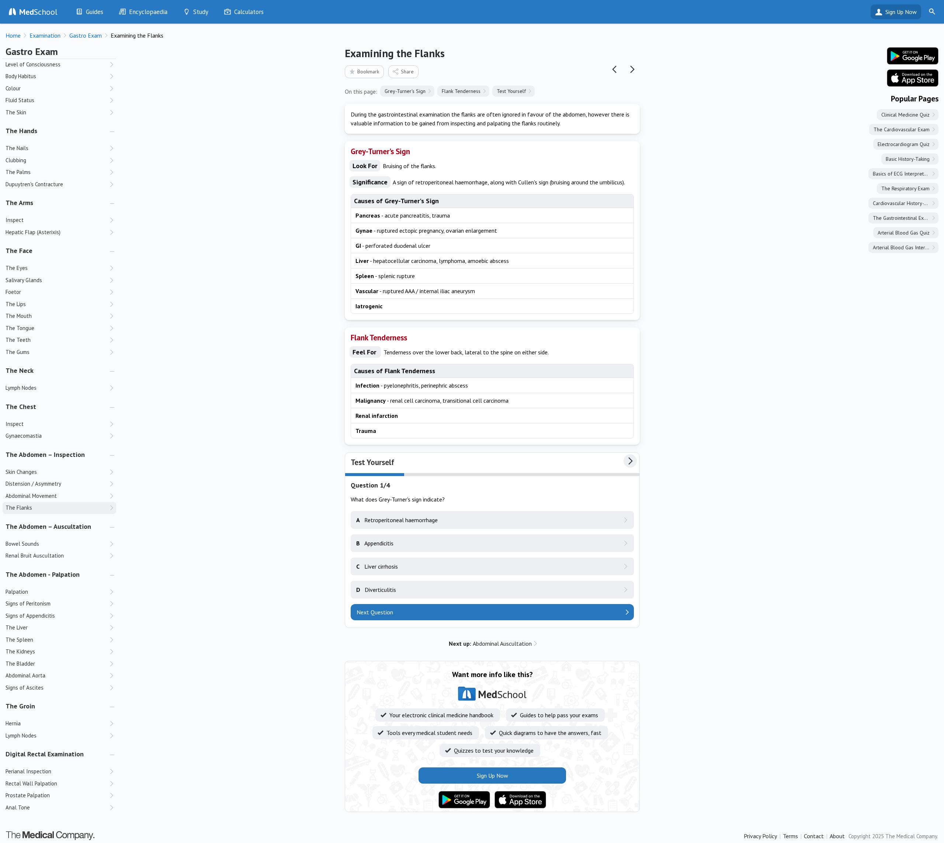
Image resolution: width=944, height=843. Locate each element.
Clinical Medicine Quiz (905, 114)
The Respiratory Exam (905, 188)
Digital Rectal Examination (45, 754)
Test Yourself (511, 91)
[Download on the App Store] (520, 800)
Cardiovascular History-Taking (905, 203)
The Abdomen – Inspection (45, 454)
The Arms (19, 202)
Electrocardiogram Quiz (904, 144)
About (837, 836)
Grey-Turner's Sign (405, 91)
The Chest (21, 406)
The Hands (21, 130)
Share (407, 71)
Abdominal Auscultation (490, 643)
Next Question (375, 612)
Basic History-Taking (908, 159)
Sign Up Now (901, 11)
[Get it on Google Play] (464, 800)
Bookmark (368, 71)
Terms (790, 836)
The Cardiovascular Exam (902, 129)
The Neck (20, 370)
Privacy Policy (760, 836)
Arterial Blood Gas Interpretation (905, 247)
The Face (19, 250)
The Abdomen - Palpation (43, 574)
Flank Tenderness (461, 91)
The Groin (20, 706)
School (38, 12)
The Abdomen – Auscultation (48, 526)
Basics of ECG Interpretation (903, 173)
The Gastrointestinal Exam (901, 218)
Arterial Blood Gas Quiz (904, 232)
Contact (814, 836)
